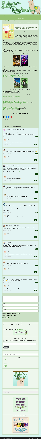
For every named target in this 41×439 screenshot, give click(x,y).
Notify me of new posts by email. (9, 315)
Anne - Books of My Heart (12, 165)
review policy (26, 325)
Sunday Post (22, 22)
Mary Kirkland (9, 261)
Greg (7, 204)
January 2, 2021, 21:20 (7, 144)
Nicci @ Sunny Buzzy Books (12, 225)
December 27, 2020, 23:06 (7, 212)
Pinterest (5, 364)
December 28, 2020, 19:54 (7, 248)
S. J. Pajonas (9, 242)
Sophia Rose (9, 149)
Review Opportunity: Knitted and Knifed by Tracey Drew (13, 101)
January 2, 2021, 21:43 (7, 290)
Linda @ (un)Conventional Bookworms (15, 129)
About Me (10, 15)
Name (3, 303)
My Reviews (15, 15)
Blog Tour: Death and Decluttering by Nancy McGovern (13, 103)
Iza (7, 277)
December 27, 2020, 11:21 (7, 136)
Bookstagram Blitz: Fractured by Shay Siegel (11, 108)
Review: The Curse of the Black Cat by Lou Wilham (12, 76)
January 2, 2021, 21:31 (7, 198)
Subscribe (6, 347)
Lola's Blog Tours (20, 329)
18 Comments (29, 22)
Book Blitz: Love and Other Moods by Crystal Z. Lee (12, 110)
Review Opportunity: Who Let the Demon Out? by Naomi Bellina (14, 100)
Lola (17, 22)
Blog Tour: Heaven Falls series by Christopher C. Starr (12, 104)
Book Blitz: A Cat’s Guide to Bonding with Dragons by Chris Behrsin (15, 102)
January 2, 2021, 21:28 (7, 180)
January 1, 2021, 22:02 (7, 160)
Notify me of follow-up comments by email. (11, 313)
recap (6, 119)
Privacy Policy (34, 15)
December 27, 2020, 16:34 (7, 153)
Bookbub (5, 363)
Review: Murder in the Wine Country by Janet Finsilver (13, 75)
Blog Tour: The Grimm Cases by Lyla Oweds (11, 107)
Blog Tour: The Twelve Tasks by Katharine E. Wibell (12, 106)
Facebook (5, 359)
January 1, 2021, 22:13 (7, 256)
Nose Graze (36, 438)
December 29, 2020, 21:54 (7, 265)
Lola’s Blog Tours (21, 18)
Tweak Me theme (30, 438)
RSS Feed (5, 365)
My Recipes (21, 15)
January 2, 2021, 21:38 (7, 220)
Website (4, 309)
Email (3, 306)
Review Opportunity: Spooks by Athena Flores (11, 96)
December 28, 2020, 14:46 (7, 230)
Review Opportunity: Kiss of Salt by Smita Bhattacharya (13, 97)
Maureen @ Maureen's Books (13, 186)
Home (5, 15)
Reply (36, 136)
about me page (23, 324)
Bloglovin (5, 366)
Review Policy (27, 15)
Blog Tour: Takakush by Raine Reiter (9, 109)
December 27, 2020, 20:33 (7, 192)
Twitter (5, 360)
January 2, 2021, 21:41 (7, 272)
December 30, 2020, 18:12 (7, 282)
